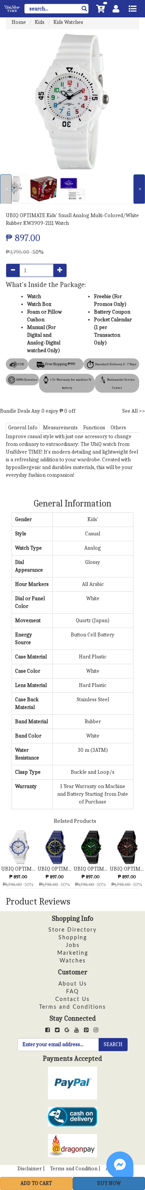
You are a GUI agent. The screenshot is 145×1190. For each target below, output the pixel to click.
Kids (39, 22)
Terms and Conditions (72, 1007)
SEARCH (113, 1044)
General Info (23, 427)
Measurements (60, 427)
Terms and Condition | (75, 1168)
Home (19, 22)
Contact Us (72, 999)
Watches (73, 961)
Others (118, 427)
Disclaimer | (31, 1168)
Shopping (72, 937)
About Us (72, 984)
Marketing (72, 953)
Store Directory (72, 930)
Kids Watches (68, 22)
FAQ (72, 991)
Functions (94, 427)
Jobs (73, 945)
